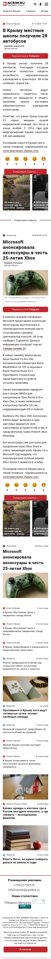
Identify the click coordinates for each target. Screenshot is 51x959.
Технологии (11, 235)
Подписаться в (25, 56)
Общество (11, 659)
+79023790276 (24, 885)
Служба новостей (14, 46)
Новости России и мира (17, 804)
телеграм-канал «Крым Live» (21, 150)
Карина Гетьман (13, 262)
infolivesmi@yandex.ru (24, 890)
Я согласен (25, 949)
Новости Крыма (13, 24)
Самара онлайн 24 (14, 348)
